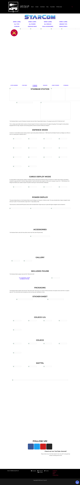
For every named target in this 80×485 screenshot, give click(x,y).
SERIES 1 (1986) (17, 21)
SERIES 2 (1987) (32, 21)
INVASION (45, 85)
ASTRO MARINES (14, 85)
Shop (47, 6)
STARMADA (65, 85)
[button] (63, 6)
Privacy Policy (55, 475)
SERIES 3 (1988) (48, 21)
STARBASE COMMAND (34, 86)
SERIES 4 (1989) (63, 21)
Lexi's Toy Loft (24, 6)
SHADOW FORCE (32, 26)
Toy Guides (52, 6)
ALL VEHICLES (47, 24)
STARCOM (16, 26)
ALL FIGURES (32, 24)
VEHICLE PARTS (63, 26)
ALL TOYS (16, 24)
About (32, 6)
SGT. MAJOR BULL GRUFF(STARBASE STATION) (24, 278)
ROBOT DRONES (55, 85)
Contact (36, 6)
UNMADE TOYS (63, 24)
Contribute (42, 6)
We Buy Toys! (59, 6)
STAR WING (24, 85)
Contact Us (55, 470)
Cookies (54, 472)
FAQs (54, 473)
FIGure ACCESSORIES (47, 26)
